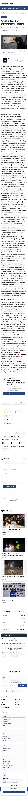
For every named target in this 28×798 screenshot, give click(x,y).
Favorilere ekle (21, 432)
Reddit (14, 443)
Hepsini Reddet (14, 788)
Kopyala (6, 449)
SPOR (16, 707)
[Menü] (25, 3)
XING (22, 446)
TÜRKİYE (18, 8)
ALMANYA (11, 8)
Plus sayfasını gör (14, 393)
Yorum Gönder (9, 486)
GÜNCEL (4, 8)
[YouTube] (18, 691)
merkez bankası (19, 403)
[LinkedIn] (21, 691)
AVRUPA (24, 8)
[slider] (16, 58)
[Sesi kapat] (18, 61)
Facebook (6, 439)
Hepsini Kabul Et (14, 791)
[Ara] (21, 3)
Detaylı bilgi (15, 782)
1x (12, 60)
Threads (6, 446)
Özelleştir (14, 785)
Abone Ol (23, 685)
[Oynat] (5, 60)
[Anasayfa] (7, 4)
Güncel (10, 13)
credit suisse (6, 403)
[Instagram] (14, 691)
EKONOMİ (17, 704)
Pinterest (22, 443)
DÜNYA (3, 704)
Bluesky (15, 446)
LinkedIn (6, 443)
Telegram (15, 439)
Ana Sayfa (3, 13)
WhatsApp (12, 436)
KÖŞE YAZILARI (5, 707)
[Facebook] (7, 691)
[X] (11, 691)
